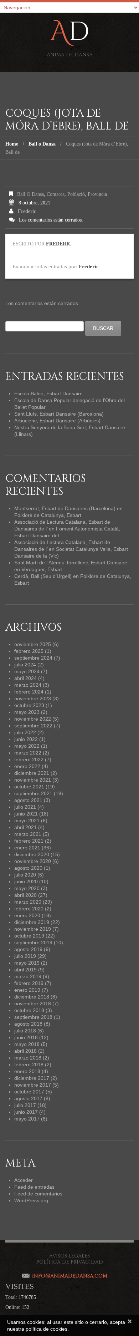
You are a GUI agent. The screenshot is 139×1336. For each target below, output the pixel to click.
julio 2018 (25, 1030)
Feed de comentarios (38, 1194)
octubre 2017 (29, 1091)
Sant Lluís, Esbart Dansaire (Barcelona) (59, 414)
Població (76, 194)
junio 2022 (26, 739)
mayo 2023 (27, 712)
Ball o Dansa (42, 144)
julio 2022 (25, 732)
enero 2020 (27, 915)
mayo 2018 (27, 1044)
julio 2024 (25, 664)
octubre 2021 (29, 786)
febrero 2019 (28, 983)
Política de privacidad (69, 1262)
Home (11, 144)
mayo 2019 (27, 963)
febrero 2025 (28, 651)
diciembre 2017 (31, 1078)
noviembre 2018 (32, 1003)
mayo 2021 (27, 820)
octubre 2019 (29, 936)
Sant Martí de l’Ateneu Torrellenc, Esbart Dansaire (70, 562)
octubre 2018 (29, 1010)
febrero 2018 (28, 1064)
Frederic (27, 211)
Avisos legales (69, 1256)
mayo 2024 (27, 671)
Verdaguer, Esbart (41, 569)
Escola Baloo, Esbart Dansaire (48, 393)
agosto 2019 (28, 949)
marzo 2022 (27, 753)
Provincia (97, 194)
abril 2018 (25, 1051)
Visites (19, 1286)
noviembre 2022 (32, 719)
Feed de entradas (34, 1187)
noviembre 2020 (32, 861)
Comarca (56, 194)
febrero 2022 (28, 759)
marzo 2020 (27, 902)
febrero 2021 (28, 841)
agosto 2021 (28, 800)
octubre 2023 (29, 705)
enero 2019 (27, 990)
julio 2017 (25, 1105)
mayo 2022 (27, 746)
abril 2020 (25, 895)
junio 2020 (26, 881)
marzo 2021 (27, 834)
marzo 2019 (27, 976)
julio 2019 (25, 956)
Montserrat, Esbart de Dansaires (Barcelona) (64, 508)
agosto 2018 (28, 1024)
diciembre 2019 (31, 922)
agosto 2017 (28, 1098)
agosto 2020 (28, 868)
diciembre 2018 (31, 997)
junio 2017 (26, 1112)
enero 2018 (27, 1071)
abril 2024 (25, 678)
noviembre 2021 (32, 780)
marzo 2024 (27, 685)
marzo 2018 (27, 1058)
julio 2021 (25, 807)
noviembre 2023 (32, 698)
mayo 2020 (27, 888)
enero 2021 (27, 847)
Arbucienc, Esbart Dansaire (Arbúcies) (57, 420)
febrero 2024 (28, 692)
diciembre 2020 (31, 854)
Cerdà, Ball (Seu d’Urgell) (43, 576)
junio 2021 (26, 814)
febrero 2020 (28, 908)
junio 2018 (26, 1037)
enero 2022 (27, 766)
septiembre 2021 (33, 793)
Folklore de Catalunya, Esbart (47, 515)
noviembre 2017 (32, 1085)
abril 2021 (25, 827)
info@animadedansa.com (69, 1275)
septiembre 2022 (33, 725)
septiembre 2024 (33, 658)
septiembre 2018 (33, 1017)
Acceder (23, 1180)
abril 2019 (25, 969)
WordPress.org (31, 1200)
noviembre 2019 (32, 929)
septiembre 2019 (33, 942)
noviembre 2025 (32, 644)
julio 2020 (25, 875)
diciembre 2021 (31, 773)
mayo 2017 (27, 1119)
